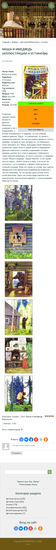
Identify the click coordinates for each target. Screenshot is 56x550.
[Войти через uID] (21, 439)
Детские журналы (14, 513)
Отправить (16, 453)
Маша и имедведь (34, 416)
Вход (34, 484)
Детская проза (13, 498)
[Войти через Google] (41, 439)
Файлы (15, 42)
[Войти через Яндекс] (36, 439)
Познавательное (14, 507)
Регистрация (25, 484)
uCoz (28, 544)
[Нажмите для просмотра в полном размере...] (18, 220)
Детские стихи (12, 501)
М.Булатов (7, 419)
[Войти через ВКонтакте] (26, 439)
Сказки (44, 42)
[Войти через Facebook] (31, 439)
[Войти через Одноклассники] (46, 439)
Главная (6, 42)
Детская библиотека (29, 42)
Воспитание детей (14, 510)
